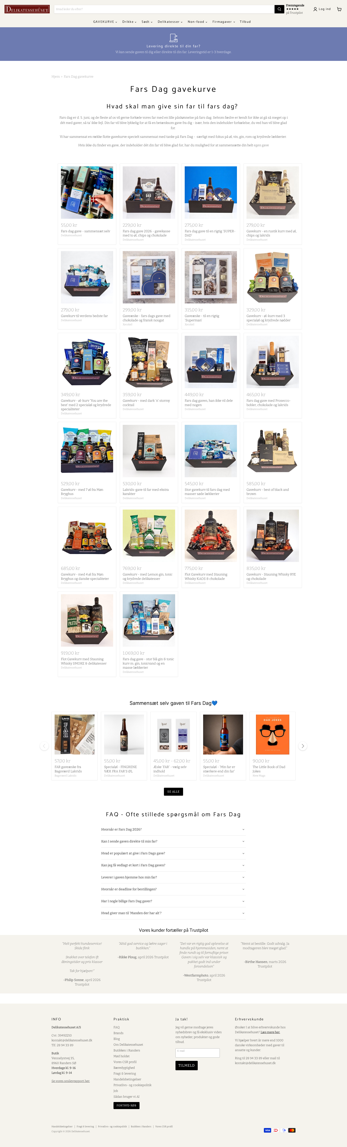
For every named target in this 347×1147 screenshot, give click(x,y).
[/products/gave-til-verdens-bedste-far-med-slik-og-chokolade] (211, 362)
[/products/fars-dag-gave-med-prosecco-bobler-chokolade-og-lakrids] (273, 362)
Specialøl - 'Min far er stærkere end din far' (219, 769)
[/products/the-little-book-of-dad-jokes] (273, 734)
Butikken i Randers (126, 1050)
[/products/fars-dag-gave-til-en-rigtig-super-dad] (211, 192)
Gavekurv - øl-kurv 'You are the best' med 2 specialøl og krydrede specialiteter (86, 405)
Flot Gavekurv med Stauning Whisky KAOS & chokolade (206, 576)
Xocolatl (127, 324)
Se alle (173, 791)
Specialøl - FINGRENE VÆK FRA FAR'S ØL (120, 769)
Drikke (128, 22)
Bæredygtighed (124, 1068)
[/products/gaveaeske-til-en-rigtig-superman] (211, 277)
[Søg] (279, 9)
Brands (118, 1033)
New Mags (259, 775)
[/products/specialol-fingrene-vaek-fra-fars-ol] (124, 734)
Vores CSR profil (125, 1062)
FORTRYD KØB (126, 1105)
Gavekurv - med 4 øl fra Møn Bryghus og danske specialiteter (85, 576)
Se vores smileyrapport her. (71, 1081)
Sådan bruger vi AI (126, 1096)
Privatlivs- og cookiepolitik (132, 1085)
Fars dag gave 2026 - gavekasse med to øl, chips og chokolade (146, 233)
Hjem (56, 77)
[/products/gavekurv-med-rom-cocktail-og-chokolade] (149, 362)
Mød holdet (121, 1056)
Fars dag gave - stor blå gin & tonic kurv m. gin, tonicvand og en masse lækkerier (148, 663)
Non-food (197, 22)
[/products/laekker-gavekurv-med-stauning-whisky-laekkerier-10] (273, 536)
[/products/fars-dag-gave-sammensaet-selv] (87, 192)
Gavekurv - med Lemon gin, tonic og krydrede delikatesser (147, 576)
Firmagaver (223, 22)
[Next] (302, 746)
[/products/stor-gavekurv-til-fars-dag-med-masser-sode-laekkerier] (211, 451)
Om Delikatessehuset (128, 1044)
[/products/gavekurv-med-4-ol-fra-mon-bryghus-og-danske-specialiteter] (87, 536)
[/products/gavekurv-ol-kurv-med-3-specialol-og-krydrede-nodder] (273, 277)
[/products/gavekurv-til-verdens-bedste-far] (87, 277)
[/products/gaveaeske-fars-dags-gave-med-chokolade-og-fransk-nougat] (149, 277)
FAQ (116, 1027)
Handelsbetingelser (127, 1079)
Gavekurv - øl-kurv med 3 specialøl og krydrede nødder (269, 318)
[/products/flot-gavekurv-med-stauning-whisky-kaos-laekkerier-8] (211, 536)
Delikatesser (169, 22)
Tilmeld (186, 1065)
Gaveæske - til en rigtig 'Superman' (202, 318)
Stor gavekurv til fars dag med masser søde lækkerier (207, 492)
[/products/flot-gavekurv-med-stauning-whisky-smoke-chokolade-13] (87, 620)
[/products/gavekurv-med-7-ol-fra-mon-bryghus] (87, 451)
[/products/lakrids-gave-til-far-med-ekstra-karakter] (149, 451)
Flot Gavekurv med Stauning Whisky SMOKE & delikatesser (84, 661)
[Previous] (44, 746)
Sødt (146, 22)
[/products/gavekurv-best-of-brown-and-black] (273, 451)
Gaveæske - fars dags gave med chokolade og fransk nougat (146, 318)
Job (115, 1091)
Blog (116, 1039)
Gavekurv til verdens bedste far (84, 316)
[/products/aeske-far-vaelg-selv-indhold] (173, 734)
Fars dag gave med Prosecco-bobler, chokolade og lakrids (269, 403)
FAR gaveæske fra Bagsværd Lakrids (68, 769)
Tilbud (245, 22)
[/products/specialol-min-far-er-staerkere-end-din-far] (223, 734)
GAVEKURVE (104, 22)
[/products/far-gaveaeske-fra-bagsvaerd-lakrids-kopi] (75, 734)
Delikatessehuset (71, 235)
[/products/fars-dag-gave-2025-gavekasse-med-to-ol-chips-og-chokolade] (149, 192)
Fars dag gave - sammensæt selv (85, 231)
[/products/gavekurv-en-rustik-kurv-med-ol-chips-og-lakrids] (273, 192)
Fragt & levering (124, 1073)
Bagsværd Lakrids (65, 775)
